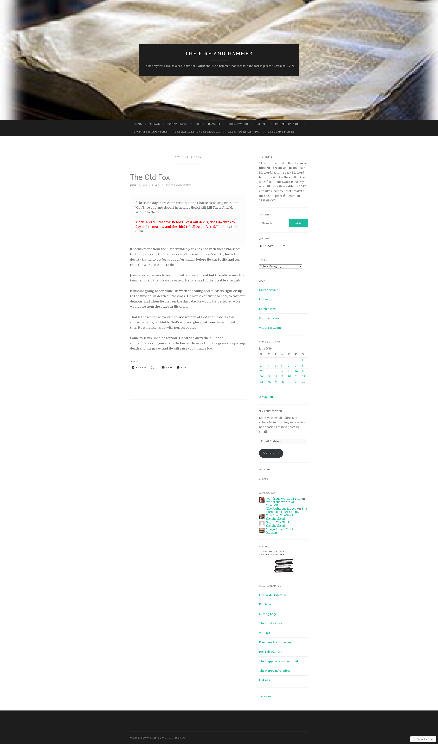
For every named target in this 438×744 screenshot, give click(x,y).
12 (282, 371)
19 (282, 376)
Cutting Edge (177, 124)
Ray (268, 522)
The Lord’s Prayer (280, 131)
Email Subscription (270, 411)
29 (303, 382)
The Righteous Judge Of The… (286, 510)
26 (282, 382)
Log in (263, 299)
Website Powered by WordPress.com (158, 737)
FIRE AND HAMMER (207, 124)
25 (275, 382)
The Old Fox (150, 177)
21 (296, 376)
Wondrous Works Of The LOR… (280, 503)
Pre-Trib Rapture (287, 124)
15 (303, 371)
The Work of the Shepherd (281, 517)
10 (268, 371)
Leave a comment (177, 185)
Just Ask (261, 124)
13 (289, 371)
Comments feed (270, 318)
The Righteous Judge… (281, 508)
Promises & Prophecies (150, 131)
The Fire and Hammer (219, 53)
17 (268, 376)
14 (296, 371)
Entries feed (267, 309)
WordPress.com (270, 327)
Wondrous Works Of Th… (283, 498)
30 (261, 387)
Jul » (272, 397)
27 (289, 382)
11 (275, 371)
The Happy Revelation (243, 131)
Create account (269, 290)
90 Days (154, 124)
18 (275, 376)
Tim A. (156, 185)
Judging (271, 532)
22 (303, 376)
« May (263, 397)
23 (261, 382)
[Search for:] (283, 223)
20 (289, 376)
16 (261, 376)
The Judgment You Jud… (282, 529)
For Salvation (238, 124)
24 (269, 382)
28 (296, 382)
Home (138, 124)
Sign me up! (271, 453)
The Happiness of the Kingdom (197, 131)
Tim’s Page (265, 696)
